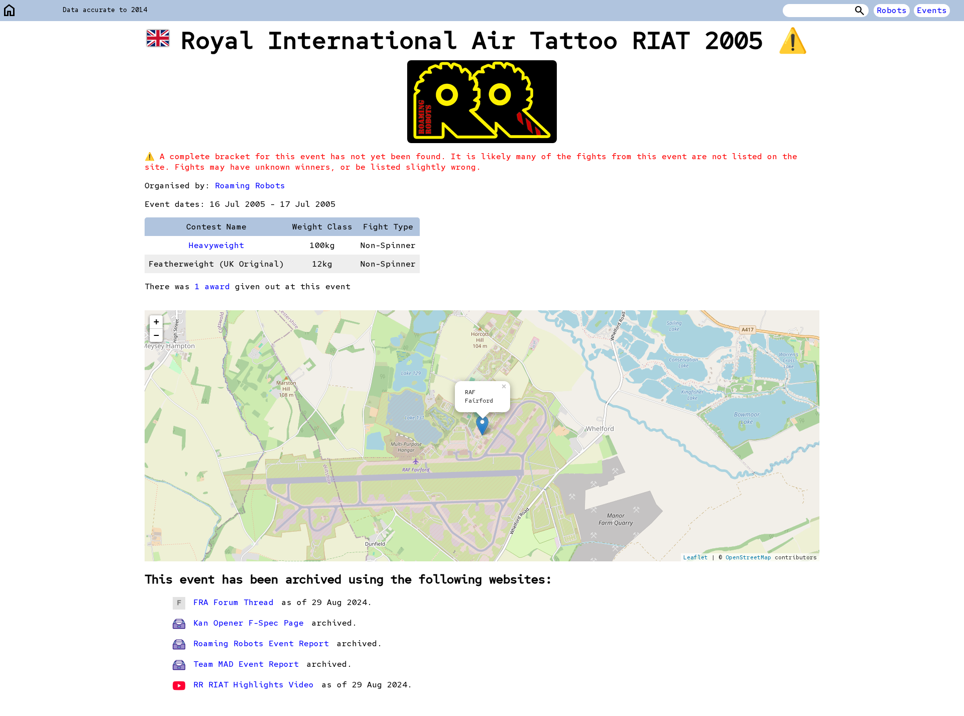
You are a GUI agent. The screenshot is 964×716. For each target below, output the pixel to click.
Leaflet (695, 557)
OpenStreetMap (748, 557)
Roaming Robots (250, 185)
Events (932, 10)
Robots (892, 10)
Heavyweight (216, 245)
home (10, 11)
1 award (212, 286)
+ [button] (156, 321)
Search (860, 10)
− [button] (156, 335)
